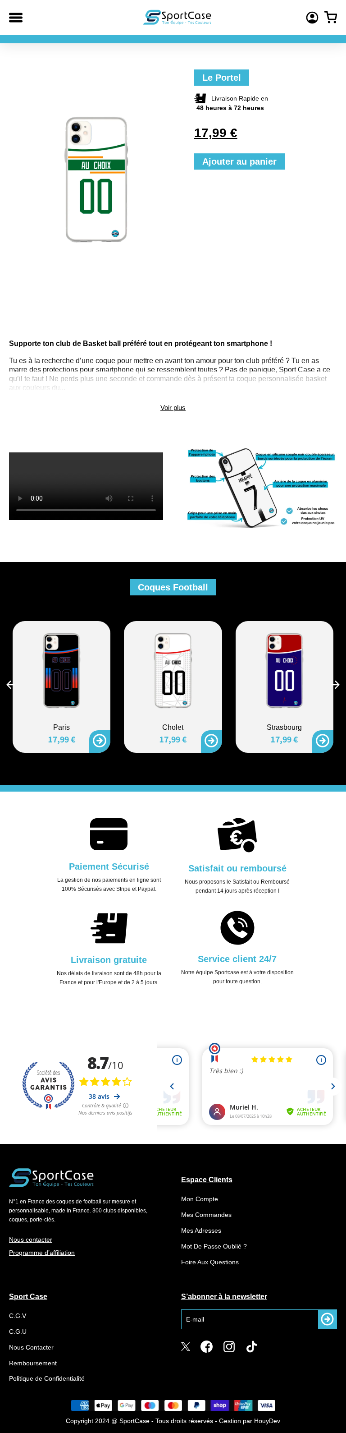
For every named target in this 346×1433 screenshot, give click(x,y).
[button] (11, 685)
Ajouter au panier (239, 161)
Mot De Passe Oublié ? (214, 1246)
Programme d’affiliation (42, 1252)
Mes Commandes (206, 1214)
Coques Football (173, 587)
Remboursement (33, 1363)
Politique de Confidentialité (47, 1378)
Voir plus (173, 407)
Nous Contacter (31, 1347)
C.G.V (17, 1315)
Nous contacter (30, 1239)
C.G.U (18, 1331)
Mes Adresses (201, 1230)
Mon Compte (199, 1199)
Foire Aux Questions (210, 1262)
